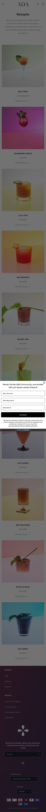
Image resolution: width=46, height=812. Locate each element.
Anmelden (23, 415)
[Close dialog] (44, 383)
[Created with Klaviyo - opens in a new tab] (23, 430)
